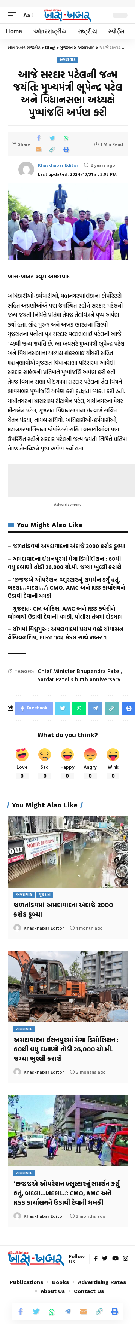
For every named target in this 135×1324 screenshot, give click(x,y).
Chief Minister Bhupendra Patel (79, 671)
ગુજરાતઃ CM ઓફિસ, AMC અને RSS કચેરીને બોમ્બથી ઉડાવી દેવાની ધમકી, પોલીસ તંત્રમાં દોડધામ (65, 612)
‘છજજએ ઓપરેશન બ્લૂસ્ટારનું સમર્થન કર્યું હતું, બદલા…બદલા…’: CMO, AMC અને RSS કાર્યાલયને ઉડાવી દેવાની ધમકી (66, 587)
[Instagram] (125, 1259)
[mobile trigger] (14, 15)
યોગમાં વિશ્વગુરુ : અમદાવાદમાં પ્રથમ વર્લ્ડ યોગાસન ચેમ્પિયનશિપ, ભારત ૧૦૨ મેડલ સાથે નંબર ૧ (65, 633)
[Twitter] (105, 1259)
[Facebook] (96, 1259)
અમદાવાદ (68, 59)
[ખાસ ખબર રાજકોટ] (68, 15)
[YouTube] (115, 1259)
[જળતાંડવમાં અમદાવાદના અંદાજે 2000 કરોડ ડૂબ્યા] (68, 852)
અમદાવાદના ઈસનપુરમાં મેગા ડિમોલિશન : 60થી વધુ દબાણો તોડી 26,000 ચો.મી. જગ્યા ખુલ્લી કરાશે (64, 562)
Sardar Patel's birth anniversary (79, 679)
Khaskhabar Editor (58, 165)
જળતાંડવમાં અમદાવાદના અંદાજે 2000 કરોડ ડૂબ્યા (69, 546)
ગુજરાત (45, 894)
